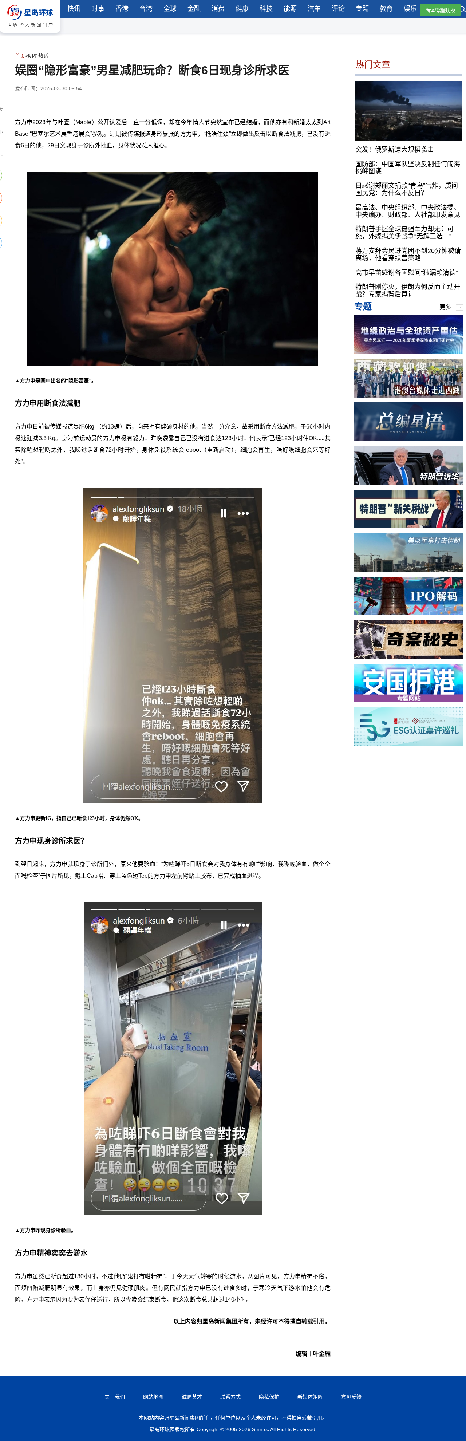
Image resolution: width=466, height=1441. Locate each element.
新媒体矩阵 (310, 1397)
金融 (194, 8)
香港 (122, 8)
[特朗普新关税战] (408, 526)
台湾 (146, 8)
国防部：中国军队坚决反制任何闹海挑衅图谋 (407, 167)
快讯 (73, 8)
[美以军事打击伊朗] (408, 569)
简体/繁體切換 (440, 10)
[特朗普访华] (408, 482)
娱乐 (410, 8)
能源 (290, 8)
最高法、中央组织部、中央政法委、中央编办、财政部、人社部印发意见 (407, 211)
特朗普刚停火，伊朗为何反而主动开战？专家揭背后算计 (407, 290)
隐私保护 (269, 1397)
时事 (97, 8)
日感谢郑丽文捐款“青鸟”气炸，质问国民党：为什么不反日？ (406, 189)
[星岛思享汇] (408, 352)
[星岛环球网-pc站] (30, 34)
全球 (170, 8)
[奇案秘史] (408, 657)
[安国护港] (408, 700)
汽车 (314, 8)
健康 (242, 8)
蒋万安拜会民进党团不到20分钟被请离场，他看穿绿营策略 (408, 254)
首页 (20, 56)
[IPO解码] (408, 613)
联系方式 (230, 1397)
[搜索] (462, 9)
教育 (386, 8)
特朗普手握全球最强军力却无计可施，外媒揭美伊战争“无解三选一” (404, 232)
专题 (362, 8)
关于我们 (114, 1397)
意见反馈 (351, 1397)
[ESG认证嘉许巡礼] (408, 744)
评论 (338, 8)
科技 (266, 8)
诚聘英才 (192, 1397)
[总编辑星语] (408, 439)
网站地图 (153, 1397)
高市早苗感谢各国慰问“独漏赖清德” (406, 272)
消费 (218, 8)
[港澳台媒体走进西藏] (408, 395)
